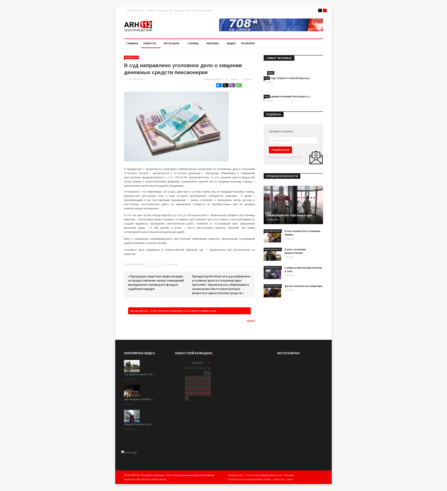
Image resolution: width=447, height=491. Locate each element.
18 (190, 388)
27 (198, 393)
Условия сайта (236, 475)
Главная (132, 43)
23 (209, 388)
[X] (226, 85)
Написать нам (165, 10)
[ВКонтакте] (219, 85)
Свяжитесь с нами (283, 479)
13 (198, 383)
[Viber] (232, 85)
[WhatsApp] (239, 85)
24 (186, 393)
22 (205, 388)
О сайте (151, 10)
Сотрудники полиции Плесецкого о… (288, 96)
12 (194, 383)
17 (186, 388)
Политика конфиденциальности (264, 475)
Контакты (191, 10)
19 (194, 388)
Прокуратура (131, 57)
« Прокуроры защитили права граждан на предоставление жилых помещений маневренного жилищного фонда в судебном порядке (156, 282)
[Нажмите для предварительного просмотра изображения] (189, 122)
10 (186, 383)
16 (209, 383)
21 (201, 388)
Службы (193, 43)
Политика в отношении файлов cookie (249, 479)
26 (194, 393)
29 (205, 393)
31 (186, 398)
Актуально (171, 43)
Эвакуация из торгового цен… (291, 215)
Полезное (248, 43)
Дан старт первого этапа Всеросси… (287, 78)
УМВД (270, 73)
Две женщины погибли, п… (139, 399)
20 (198, 388)
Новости (149, 43)
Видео (231, 43)
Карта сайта (205, 10)
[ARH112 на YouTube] (271, 24)
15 (205, 383)
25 (190, 393)
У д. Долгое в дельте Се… (139, 374)
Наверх (250, 320)
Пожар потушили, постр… (138, 424)
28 (201, 393)
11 (190, 383)
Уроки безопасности (273, 231)
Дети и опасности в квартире (304, 286)
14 (201, 383)
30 (209, 393)
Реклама (179, 10)
